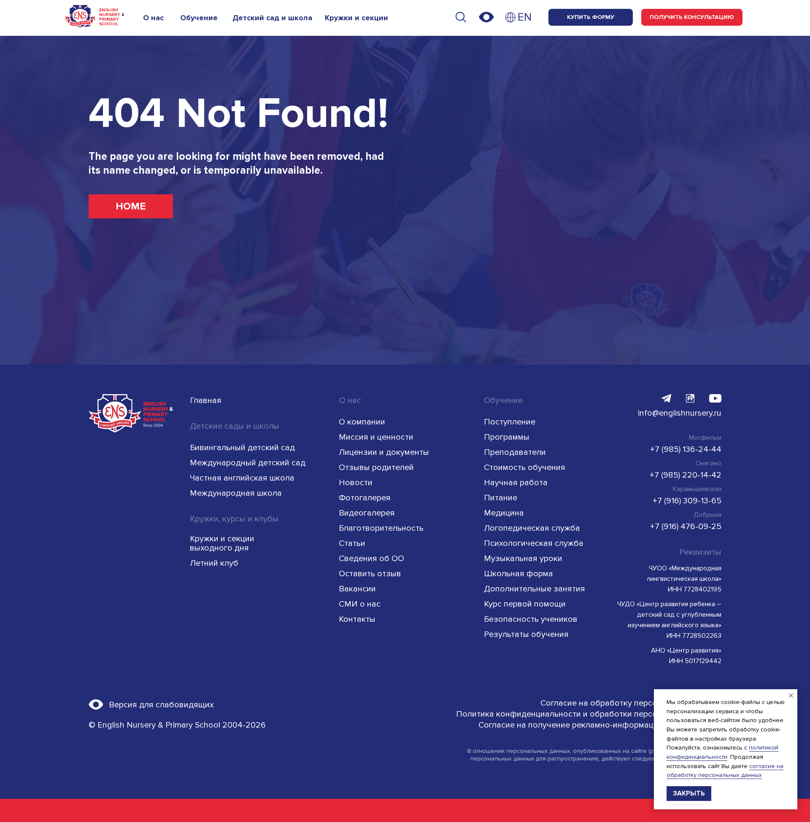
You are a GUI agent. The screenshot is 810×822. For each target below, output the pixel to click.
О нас (153, 17)
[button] (691, 17)
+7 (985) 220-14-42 (685, 475)
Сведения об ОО (371, 558)
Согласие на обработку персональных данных (630, 703)
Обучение (199, 17)
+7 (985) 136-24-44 (685, 449)
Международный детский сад (247, 463)
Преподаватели (515, 452)
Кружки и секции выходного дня (222, 543)
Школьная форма (518, 574)
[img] (510, 17)
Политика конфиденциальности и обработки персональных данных (588, 714)
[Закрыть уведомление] (791, 695)
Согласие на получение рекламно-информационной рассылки (599, 725)
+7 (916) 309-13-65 (687, 501)
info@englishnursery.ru (679, 413)
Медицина (504, 513)
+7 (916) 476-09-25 (685, 526)
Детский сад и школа (272, 17)
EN (525, 17)
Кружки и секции (356, 17)
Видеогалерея (367, 513)
